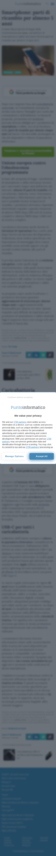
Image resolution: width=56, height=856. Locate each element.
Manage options (14, 456)
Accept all (42, 456)
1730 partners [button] (19, 422)
